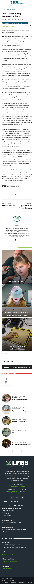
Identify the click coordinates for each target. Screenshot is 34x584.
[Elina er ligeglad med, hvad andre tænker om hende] (17, 267)
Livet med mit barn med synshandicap (17, 279)
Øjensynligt (12, 9)
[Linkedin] (17, 498)
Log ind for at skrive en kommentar (17, 367)
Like (7, 378)
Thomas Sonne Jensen (17, 486)
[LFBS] (3, 19)
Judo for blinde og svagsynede (23, 169)
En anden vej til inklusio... (17, 349)
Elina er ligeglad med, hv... (17, 281)
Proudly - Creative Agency (19, 492)
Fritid (8, 186)
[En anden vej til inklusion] (17, 334)
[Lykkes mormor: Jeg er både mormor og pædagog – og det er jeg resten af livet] (17, 300)
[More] (23, 195)
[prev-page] (3, 354)
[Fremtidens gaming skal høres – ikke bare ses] (6, 443)
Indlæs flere (16, 451)
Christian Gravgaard (12, 491)
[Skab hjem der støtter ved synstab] (6, 432)
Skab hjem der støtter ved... (21, 433)
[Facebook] (15, 239)
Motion (13, 186)
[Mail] (18, 239)
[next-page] (6, 354)
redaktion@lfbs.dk (7, 554)
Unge (17, 186)
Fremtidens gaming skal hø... (21, 444)
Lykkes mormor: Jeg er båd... (17, 315)
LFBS (8, 19)
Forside (4, 9)
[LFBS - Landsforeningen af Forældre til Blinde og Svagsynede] (17, 2)
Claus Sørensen (7, 568)
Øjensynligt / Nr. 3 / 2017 (19, 23)
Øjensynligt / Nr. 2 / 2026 (17, 346)
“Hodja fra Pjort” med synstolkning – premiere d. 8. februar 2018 (25, 207)
